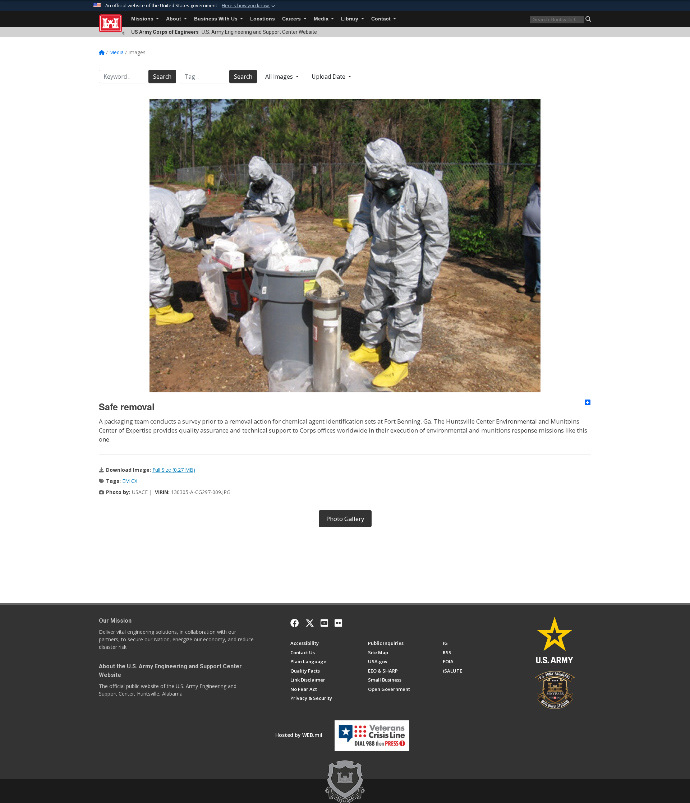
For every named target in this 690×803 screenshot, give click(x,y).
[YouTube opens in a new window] (324, 623)
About (174, 19)
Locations (262, 19)
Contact (381, 19)
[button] (249, 5)
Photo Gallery (345, 518)
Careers (292, 19)
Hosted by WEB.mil (298, 735)
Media (322, 19)
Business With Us (216, 19)
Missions (143, 19)
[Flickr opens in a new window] (338, 623)
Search (162, 76)
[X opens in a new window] (309, 623)
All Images (279, 76)
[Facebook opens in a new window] (294, 623)
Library (350, 19)
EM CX (129, 480)
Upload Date (329, 76)
